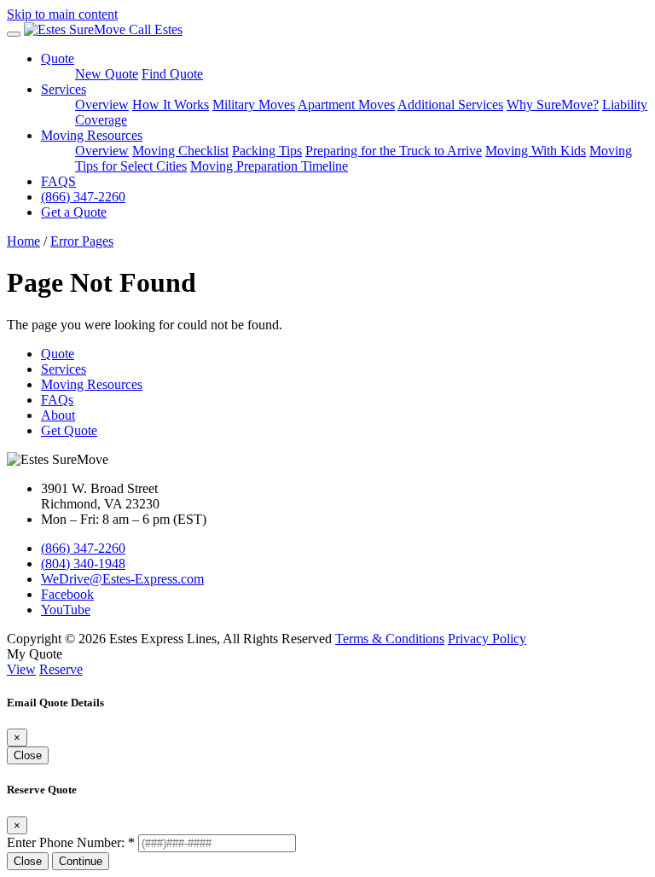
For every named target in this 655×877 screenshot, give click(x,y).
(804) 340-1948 (83, 563)
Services (63, 369)
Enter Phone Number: (71, 842)
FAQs (57, 399)
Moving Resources (91, 384)
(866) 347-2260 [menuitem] (83, 196)
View (21, 669)
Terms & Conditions (389, 638)
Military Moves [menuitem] (253, 104)
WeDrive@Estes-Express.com (122, 579)
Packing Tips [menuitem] (267, 150)
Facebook (67, 594)
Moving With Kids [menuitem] (535, 150)
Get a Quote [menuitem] (74, 212)
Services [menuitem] (63, 89)
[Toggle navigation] (13, 34)
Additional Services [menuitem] (450, 104)
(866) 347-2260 (83, 548)
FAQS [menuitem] (58, 181)
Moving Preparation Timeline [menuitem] (269, 166)
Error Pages (81, 241)
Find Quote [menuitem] (172, 74)
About (58, 415)
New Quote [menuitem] (106, 74)
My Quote (34, 654)
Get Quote (69, 430)
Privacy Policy (487, 638)
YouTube (65, 609)
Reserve (61, 669)
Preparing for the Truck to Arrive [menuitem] (393, 150)
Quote (57, 353)
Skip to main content (62, 14)
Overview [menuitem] (102, 104)
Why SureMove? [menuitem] (553, 104)
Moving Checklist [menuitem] (180, 150)
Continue (80, 861)
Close (28, 755)
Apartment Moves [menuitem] (346, 104)
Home (23, 241)
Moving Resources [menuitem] (91, 135)
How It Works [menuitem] (170, 104)
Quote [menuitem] (57, 58)
